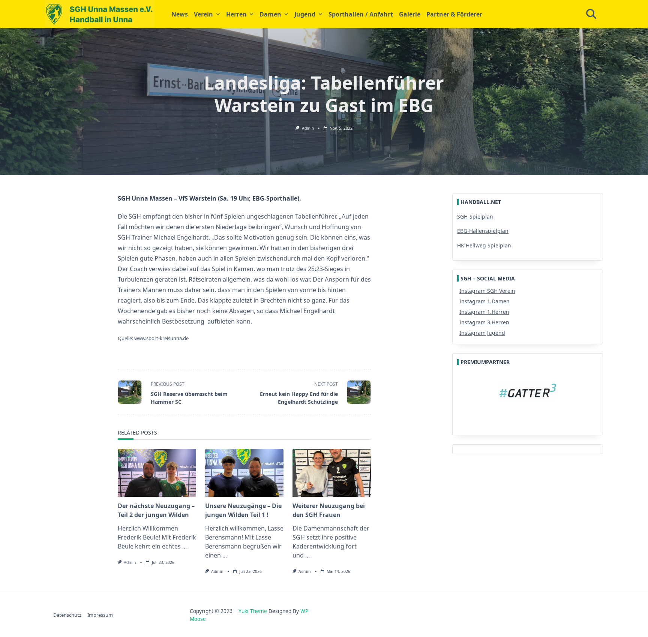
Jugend (304, 14)
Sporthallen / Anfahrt (360, 14)
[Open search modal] (591, 14)
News (179, 14)
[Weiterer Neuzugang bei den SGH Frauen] (331, 473)
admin (308, 128)
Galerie (409, 14)
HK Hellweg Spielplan (484, 245)
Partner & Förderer (454, 14)
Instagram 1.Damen (484, 301)
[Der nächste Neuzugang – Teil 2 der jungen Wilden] (157, 473)
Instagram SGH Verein (487, 290)
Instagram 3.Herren (484, 322)
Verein (203, 14)
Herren (236, 14)
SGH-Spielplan (475, 216)
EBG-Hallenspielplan (482, 230)
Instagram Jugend (482, 332)
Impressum (100, 615)
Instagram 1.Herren (484, 311)
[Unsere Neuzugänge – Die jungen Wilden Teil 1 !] (244, 473)
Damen (270, 14)
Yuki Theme (252, 611)
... (184, 546)
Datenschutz (67, 615)
